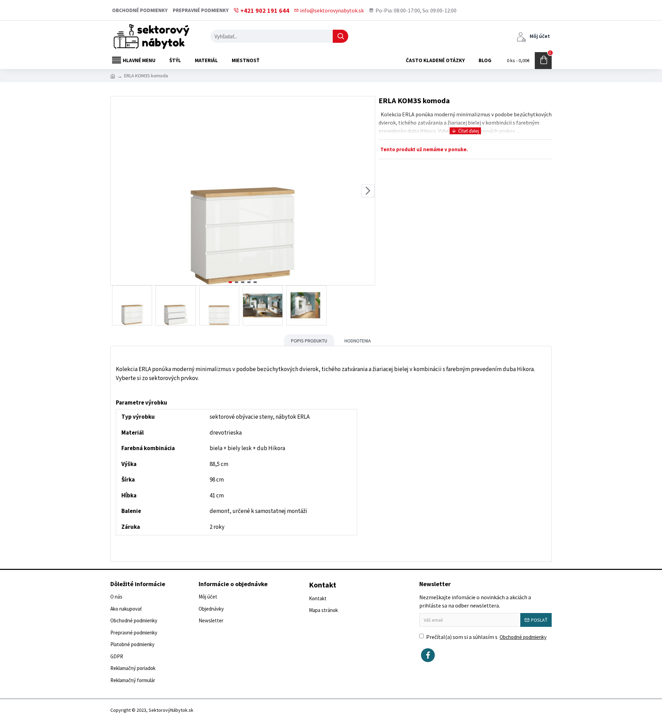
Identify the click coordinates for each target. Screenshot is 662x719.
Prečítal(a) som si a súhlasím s (486, 636)
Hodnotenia (357, 341)
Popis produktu (309, 341)
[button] (117, 191)
